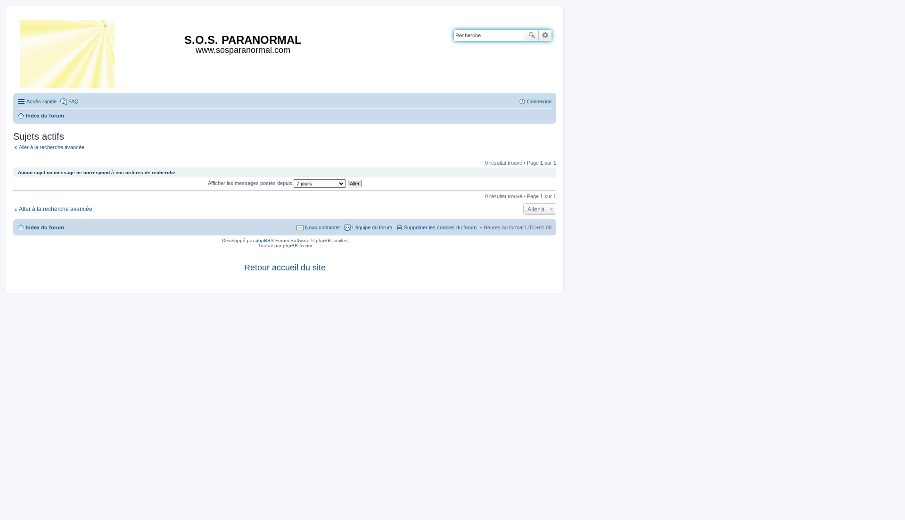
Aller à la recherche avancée (51, 147)
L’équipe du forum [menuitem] (372, 227)
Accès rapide (41, 101)
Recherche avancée (545, 35)
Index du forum (45, 227)
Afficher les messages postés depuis (251, 183)
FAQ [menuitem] (73, 101)
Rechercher (532, 35)
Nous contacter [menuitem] (322, 227)
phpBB (263, 240)
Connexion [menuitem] (539, 101)
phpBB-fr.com (297, 245)
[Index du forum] (68, 52)
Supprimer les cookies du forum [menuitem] (440, 227)
